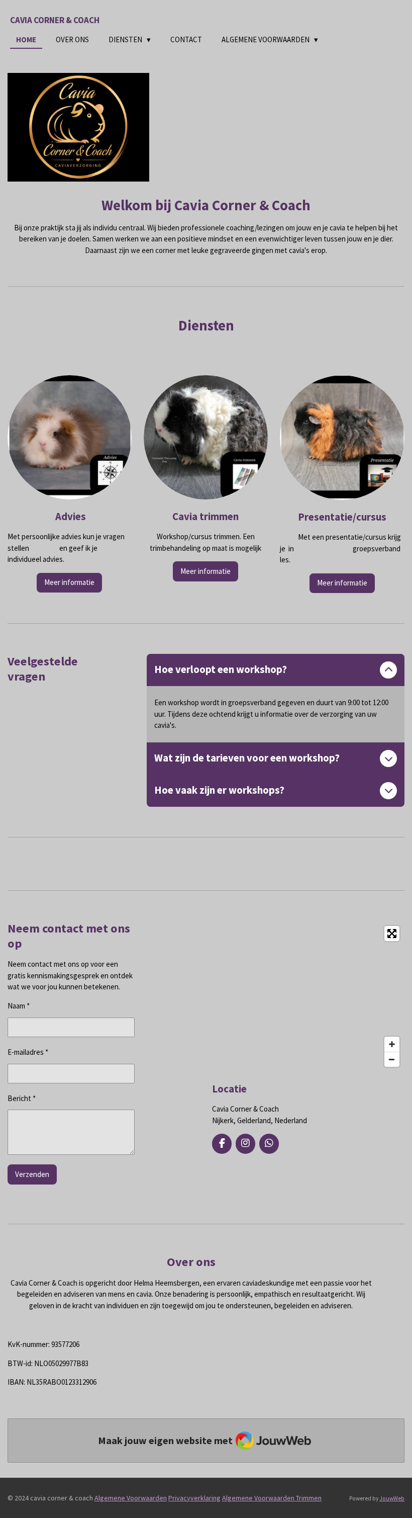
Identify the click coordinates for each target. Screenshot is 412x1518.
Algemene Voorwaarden (130, 1497)
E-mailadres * (28, 1052)
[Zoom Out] (391, 1059)
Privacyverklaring (194, 1497)
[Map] (308, 996)
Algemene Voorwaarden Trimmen (272, 1497)
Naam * (19, 1005)
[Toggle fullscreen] (391, 933)
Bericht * (22, 1098)
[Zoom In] (391, 1044)
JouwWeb (391, 1498)
